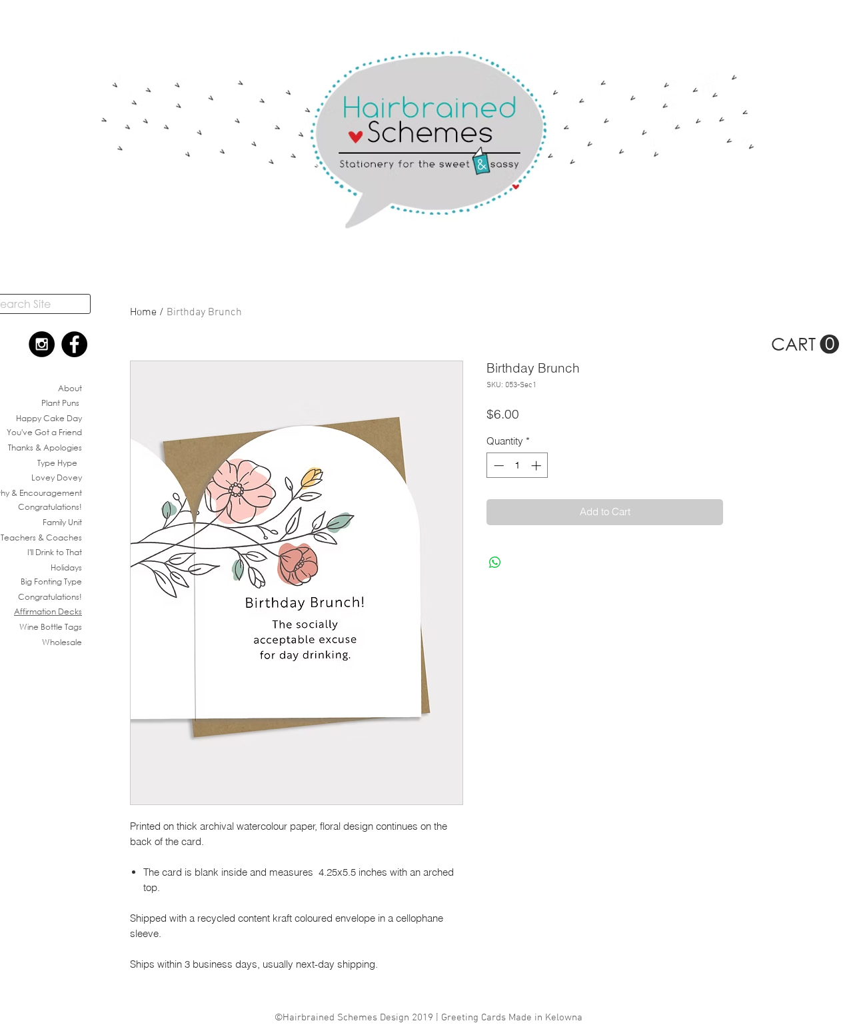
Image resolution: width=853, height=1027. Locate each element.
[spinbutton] (517, 465)
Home (143, 312)
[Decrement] (497, 465)
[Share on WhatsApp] (495, 562)
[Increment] (537, 465)
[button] (805, 345)
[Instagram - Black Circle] (42, 344)
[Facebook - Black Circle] (74, 344)
